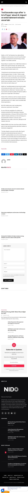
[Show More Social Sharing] (9, 29)
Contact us (5, 477)
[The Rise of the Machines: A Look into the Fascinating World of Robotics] (4, 465)
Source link (3, 148)
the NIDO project (21, 482)
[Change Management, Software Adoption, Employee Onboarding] (4, 337)
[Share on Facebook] (2, 29)
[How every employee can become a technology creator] (14, 202)
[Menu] (2, 2)
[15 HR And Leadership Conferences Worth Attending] (4, 330)
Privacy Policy (11, 370)
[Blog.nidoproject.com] (14, 2)
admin (6, 24)
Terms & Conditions (14, 479)
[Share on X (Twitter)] (4, 29)
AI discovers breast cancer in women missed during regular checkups (12, 189)
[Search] (26, 2)
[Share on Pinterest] (6, 29)
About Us (10, 475)
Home (2, 5)
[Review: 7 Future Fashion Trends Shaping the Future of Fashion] (4, 450)
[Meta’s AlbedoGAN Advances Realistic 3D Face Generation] (4, 458)
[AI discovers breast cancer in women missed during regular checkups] (14, 179)
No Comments (18, 24)
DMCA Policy (13, 477)
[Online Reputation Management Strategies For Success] (4, 323)
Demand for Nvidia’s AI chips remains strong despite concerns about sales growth (12, 236)
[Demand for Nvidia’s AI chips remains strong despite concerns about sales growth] (14, 226)
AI (2, 9)
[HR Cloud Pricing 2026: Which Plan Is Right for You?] (14, 300)
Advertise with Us (18, 475)
